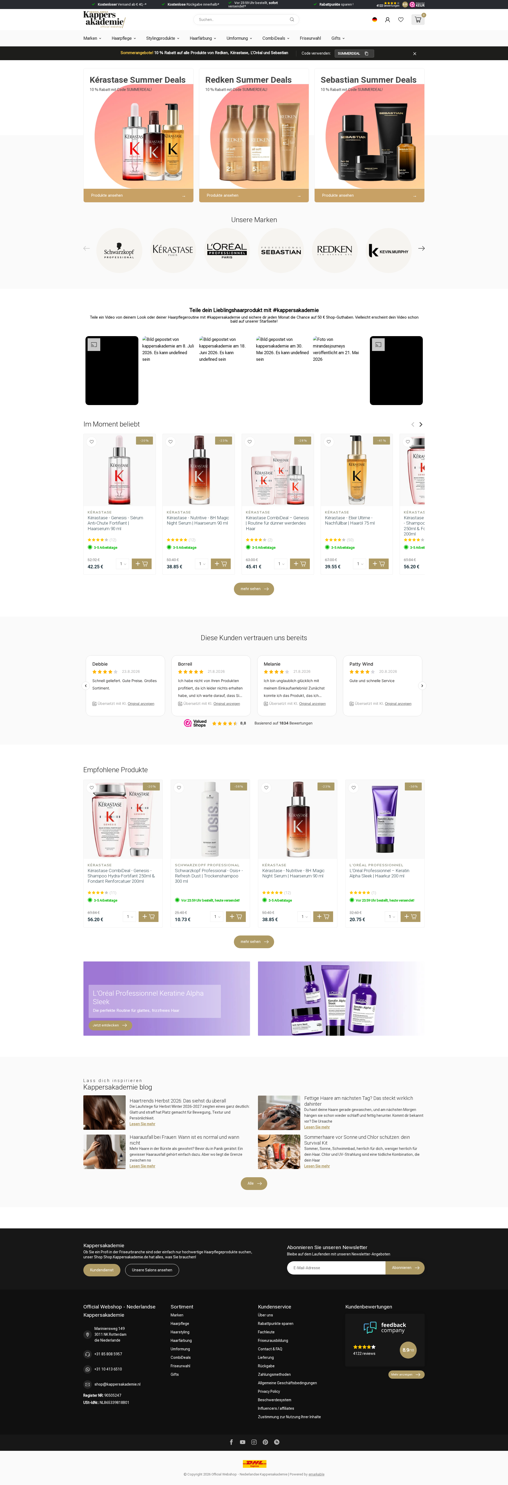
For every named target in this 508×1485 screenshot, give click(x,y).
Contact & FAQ (270, 1349)
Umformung (237, 38)
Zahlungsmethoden (274, 1374)
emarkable (316, 1474)
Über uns (265, 1315)
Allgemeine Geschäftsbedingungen (287, 1383)
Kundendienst (102, 1270)
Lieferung (266, 1357)
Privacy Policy (269, 1391)
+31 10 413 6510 (108, 1369)
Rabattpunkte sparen (275, 1323)
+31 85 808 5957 (108, 1354)
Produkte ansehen (107, 195)
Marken (90, 38)
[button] (111, 370)
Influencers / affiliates (276, 1408)
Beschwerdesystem (274, 1400)
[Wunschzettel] (400, 19)
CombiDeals (273, 38)
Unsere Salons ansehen (152, 1270)
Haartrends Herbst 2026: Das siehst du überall (178, 1101)
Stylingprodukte (160, 38)
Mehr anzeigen (401, 1374)
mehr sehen (251, 589)
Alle (251, 1183)
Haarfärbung (201, 38)
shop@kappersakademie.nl (117, 1384)
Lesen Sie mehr (142, 1124)
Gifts (336, 38)
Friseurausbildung (273, 1340)
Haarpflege (122, 38)
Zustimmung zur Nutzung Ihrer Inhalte (289, 1417)
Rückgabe (266, 1366)
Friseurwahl (310, 38)
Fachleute (266, 1332)
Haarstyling (180, 1332)
